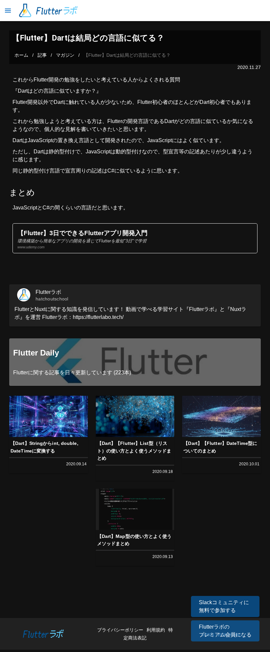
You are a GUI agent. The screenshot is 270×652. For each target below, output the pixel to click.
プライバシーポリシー (121, 630)
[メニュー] (8, 10)
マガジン (65, 55)
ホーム (21, 55)
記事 (42, 55)
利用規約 (156, 630)
